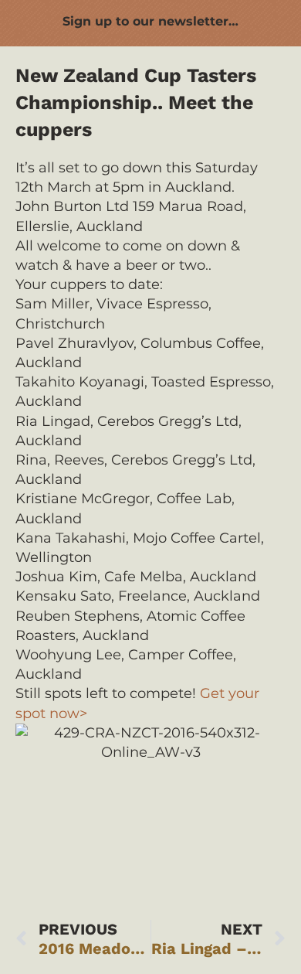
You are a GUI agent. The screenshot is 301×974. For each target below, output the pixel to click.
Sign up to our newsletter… (150, 21)
